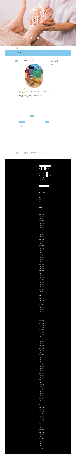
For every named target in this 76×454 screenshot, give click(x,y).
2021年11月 (41, 316)
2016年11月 (41, 423)
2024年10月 (41, 254)
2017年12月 (41, 400)
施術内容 (33, 48)
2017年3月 (41, 416)
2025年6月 (41, 239)
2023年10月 (41, 275)
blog (25, 52)
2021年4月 (41, 329)
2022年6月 (41, 304)
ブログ (58, 48)
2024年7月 (41, 259)
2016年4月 (41, 436)
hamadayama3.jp (54, 64)
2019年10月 (41, 361)
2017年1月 (41, 420)
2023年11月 (41, 273)
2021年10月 (41, 318)
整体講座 (42, 52)
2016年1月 (41, 441)
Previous (22, 121)
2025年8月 (41, 236)
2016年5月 (41, 434)
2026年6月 (41, 218)
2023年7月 (41, 280)
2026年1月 (41, 227)
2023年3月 (41, 288)
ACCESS (58, 63)
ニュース (29, 52)
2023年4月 (41, 286)
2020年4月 (41, 350)
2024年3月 (41, 266)
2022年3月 (41, 309)
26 (46, 175)
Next (47, 121)
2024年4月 (41, 264)
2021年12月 (41, 314)
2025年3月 (41, 245)
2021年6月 (41, 325)
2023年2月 (41, 289)
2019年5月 (41, 370)
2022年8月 (41, 300)
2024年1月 (41, 270)
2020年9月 (41, 341)
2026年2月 (41, 225)
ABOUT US (53, 63)
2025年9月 (41, 234)
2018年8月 (41, 386)
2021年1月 (41, 334)
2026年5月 (41, 220)
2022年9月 (41, 298)
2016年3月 (41, 438)
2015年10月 (41, 447)
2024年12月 (41, 250)
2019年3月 (41, 373)
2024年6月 (41, 261)
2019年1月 (41, 377)
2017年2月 (41, 418)
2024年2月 (41, 268)
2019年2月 (41, 375)
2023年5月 (41, 284)
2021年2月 (41, 332)
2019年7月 (41, 366)
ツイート (40, 208)
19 (46, 173)
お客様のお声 (47, 48)
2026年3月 (41, 223)
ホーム (21, 48)
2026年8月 (41, 214)
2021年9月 (41, 320)
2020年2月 (41, 354)
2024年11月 (41, 252)
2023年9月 (41, 277)
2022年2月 (41, 311)
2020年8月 (41, 343)
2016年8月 (41, 429)
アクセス (54, 48)
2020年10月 (41, 339)
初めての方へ (27, 48)
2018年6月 (41, 389)
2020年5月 (41, 348)
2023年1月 (41, 291)
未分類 (46, 52)
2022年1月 (41, 313)
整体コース (39, 52)
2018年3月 (41, 395)
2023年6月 (41, 282)
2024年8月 (41, 257)
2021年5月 (41, 327)
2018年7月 (41, 388)
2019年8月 (41, 364)
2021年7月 (41, 323)
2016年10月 (41, 425)
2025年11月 (41, 230)
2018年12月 (41, 379)
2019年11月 (41, 359)
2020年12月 (41, 336)
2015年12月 (41, 443)
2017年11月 (41, 402)
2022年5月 (41, 305)
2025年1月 (41, 248)
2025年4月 (41, 243)
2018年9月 (41, 384)
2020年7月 (41, 345)
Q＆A (42, 48)
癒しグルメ (50, 52)
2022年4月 (41, 307)
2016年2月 (41, 439)
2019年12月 (41, 357)
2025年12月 (41, 229)
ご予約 (38, 48)
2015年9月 (41, 448)
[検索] (48, 186)
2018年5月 (41, 391)
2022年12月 (41, 293)
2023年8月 (41, 279)
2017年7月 (41, 409)
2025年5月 (41, 241)
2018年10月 (41, 382)
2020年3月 (41, 352)
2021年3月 (41, 330)
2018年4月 (41, 393)
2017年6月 (41, 411)
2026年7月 (41, 216)
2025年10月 (41, 232)
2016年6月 (41, 432)
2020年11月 (41, 338)
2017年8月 (41, 407)
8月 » (43, 179)
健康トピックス (33, 52)
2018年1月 (41, 398)
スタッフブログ (42, 192)
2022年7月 (41, 302)
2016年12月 (41, 422)
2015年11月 (41, 445)
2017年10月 (41, 404)
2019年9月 (41, 363)
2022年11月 (41, 295)
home (22, 52)
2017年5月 (41, 413)
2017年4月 (41, 414)
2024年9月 (41, 255)
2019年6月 (41, 368)
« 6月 (40, 179)
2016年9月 (41, 427)
